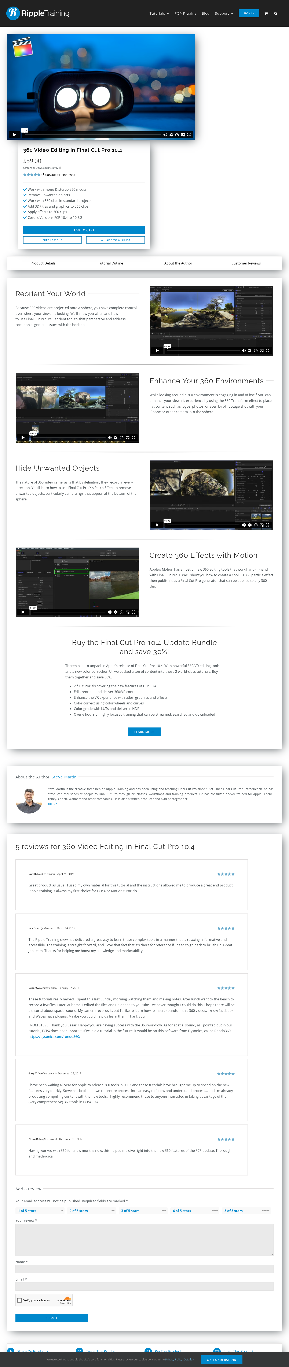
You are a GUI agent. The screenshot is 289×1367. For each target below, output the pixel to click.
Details (188, 1359)
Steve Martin (64, 777)
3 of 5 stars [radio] (130, 1210)
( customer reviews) (58, 174)
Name (21, 1262)
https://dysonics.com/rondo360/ (54, 1036)
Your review (26, 1220)
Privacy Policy (173, 1359)
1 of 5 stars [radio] (27, 1210)
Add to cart (84, 230)
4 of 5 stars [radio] (182, 1210)
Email (21, 1279)
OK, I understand (221, 1360)
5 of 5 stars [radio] (233, 1210)
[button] (275, 13)
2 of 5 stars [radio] (79, 1210)
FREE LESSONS (52, 240)
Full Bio (52, 804)
